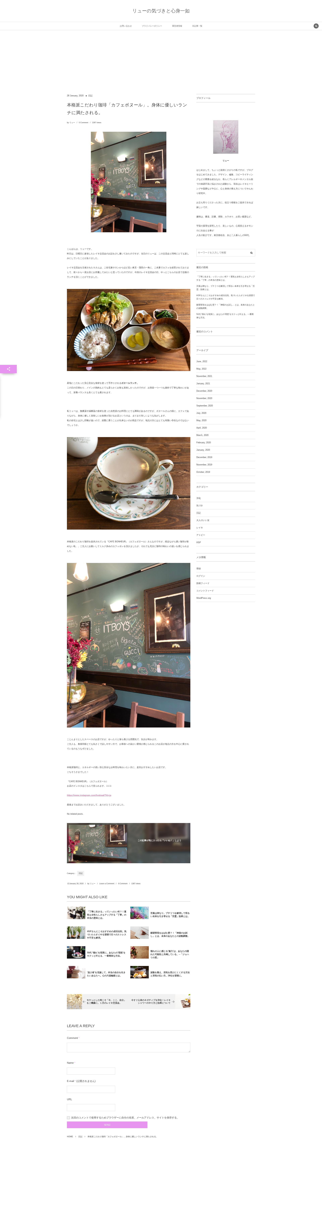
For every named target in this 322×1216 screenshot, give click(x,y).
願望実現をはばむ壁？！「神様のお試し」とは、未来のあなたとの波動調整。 (170, 934)
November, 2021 (204, 376)
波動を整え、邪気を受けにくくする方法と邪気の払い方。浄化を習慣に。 (170, 974)
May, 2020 (201, 420)
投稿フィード (202, 583)
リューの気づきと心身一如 (161, 10)
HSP (198, 542)
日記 (90, 96)
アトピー (200, 535)
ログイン (200, 576)
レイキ (199, 528)
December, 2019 (204, 457)
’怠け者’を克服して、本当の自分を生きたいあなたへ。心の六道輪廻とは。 (106, 974)
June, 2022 (201, 361)
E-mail (70, 1081)
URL (69, 1099)
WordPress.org (203, 598)
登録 (198, 568)
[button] (316, 26)
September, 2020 (204, 406)
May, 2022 (201, 369)
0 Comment (83, 122)
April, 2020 (201, 428)
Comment (72, 1038)
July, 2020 (201, 413)
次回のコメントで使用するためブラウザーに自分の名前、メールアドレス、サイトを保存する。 (125, 1117)
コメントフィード (205, 591)
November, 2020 (204, 398)
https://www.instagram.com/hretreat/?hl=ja (89, 795)
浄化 (198, 498)
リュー (72, 122)
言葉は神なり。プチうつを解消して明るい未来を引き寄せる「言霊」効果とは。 (170, 915)
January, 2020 (203, 450)
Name (70, 1062)
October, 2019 (203, 472)
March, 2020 (202, 435)
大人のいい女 (202, 520)
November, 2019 (204, 465)
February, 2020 (203, 442)
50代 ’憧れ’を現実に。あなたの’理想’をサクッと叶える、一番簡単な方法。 (106, 954)
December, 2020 (204, 391)
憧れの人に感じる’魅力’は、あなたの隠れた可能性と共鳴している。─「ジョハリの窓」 (169, 954)
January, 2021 (203, 383)
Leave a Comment (106, 884)
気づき (199, 505)
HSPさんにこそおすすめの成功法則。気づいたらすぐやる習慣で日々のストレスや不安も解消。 (106, 934)
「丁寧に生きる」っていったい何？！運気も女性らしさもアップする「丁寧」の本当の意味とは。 (106, 914)
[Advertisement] (161, 68)
